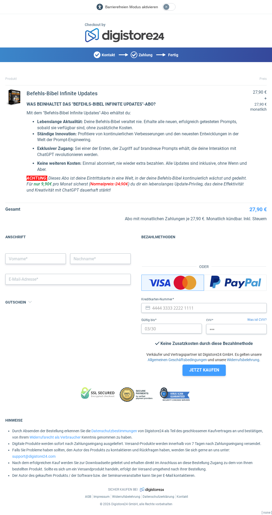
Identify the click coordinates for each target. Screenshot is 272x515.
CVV (209, 320)
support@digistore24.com (34, 456)
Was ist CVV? (257, 320)
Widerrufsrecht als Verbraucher (55, 437)
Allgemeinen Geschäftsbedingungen (177, 360)
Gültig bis (148, 320)
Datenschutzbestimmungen (114, 431)
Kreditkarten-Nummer (157, 299)
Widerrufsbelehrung (243, 360)
